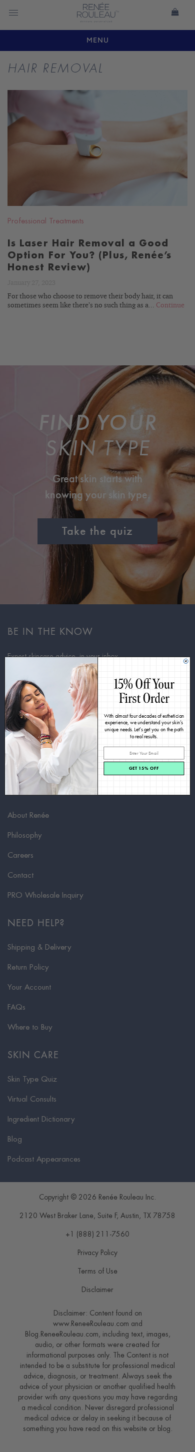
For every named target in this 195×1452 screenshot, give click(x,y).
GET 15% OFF (144, 768)
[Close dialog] (186, 661)
